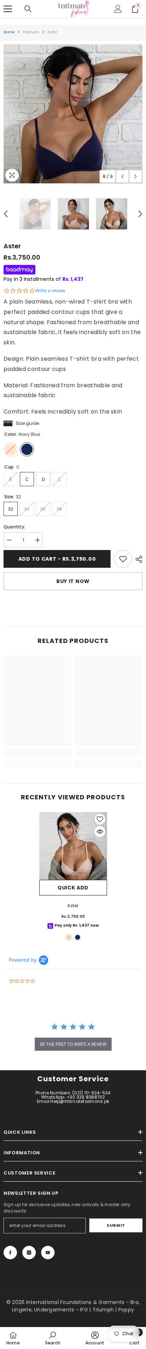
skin (68, 937)
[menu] (8, 9)
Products (31, 32)
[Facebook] (10, 1252)
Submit (116, 1225)
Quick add (73, 887)
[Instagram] (29, 1252)
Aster (72, 906)
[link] (123, 559)
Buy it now (73, 581)
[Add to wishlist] (100, 819)
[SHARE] (137, 559)
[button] (122, 176)
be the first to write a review (73, 1044)
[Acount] (118, 9)
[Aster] (73, 846)
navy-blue (77, 937)
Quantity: (14, 527)
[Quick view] (100, 831)
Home (9, 32)
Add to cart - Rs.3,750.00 (57, 558)
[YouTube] (48, 1252)
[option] (73, 113)
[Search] (28, 9)
